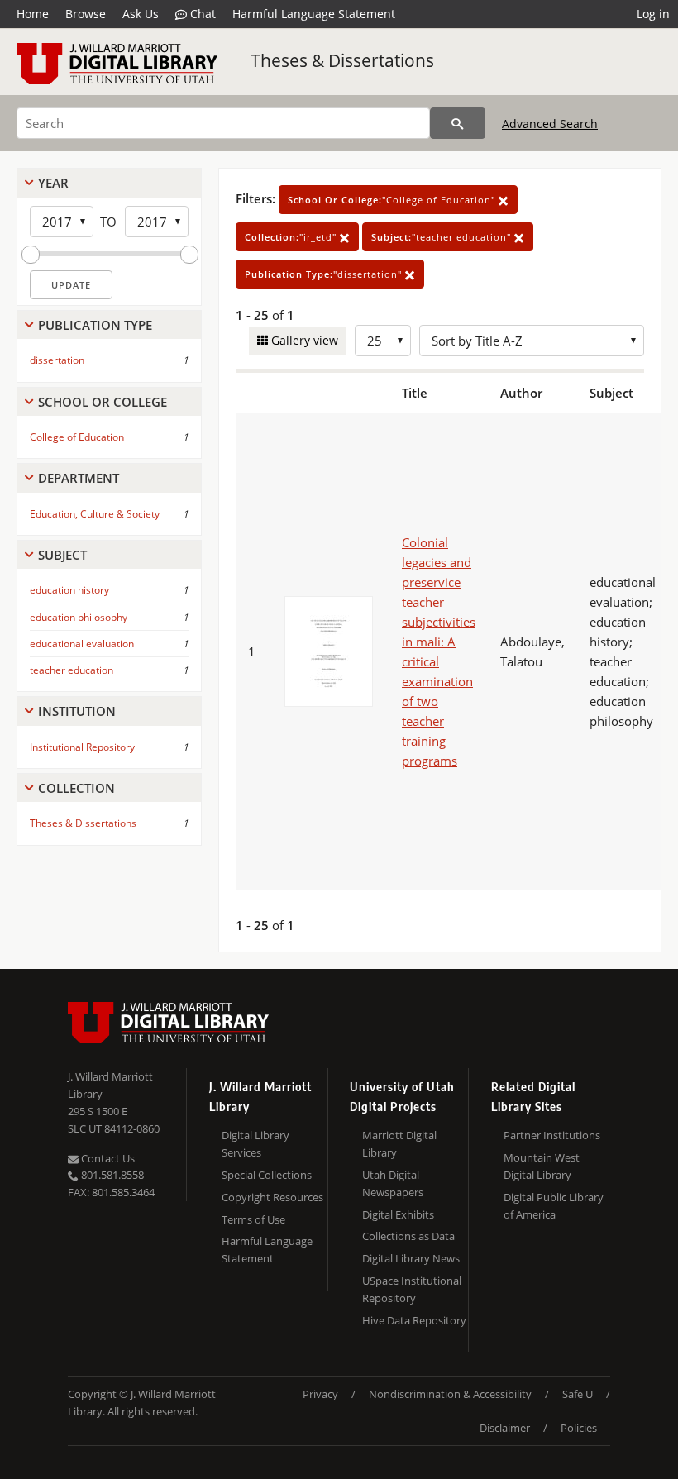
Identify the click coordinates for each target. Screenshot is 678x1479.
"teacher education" (442, 237)
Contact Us (107, 1158)
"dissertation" (325, 274)
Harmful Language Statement (313, 13)
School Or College (102, 402)
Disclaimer (505, 1427)
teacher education (71, 670)
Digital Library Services (255, 1144)
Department (78, 478)
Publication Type (95, 325)
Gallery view (303, 340)
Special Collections (267, 1174)
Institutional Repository (82, 747)
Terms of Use (253, 1219)
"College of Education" (393, 199)
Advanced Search (550, 123)
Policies (579, 1427)
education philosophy (78, 617)
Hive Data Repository (414, 1320)
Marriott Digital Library (399, 1144)
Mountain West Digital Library (542, 1166)
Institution (77, 711)
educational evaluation (82, 644)
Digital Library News (411, 1258)
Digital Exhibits (398, 1214)
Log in (653, 13)
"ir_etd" (292, 237)
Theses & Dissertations (342, 60)
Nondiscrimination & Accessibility (450, 1393)
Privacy (320, 1393)
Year (53, 182)
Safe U (577, 1393)
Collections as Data (408, 1236)
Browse (85, 13)
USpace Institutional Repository (411, 1289)
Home (33, 13)
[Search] (457, 123)
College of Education (77, 437)
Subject (62, 554)
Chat (201, 13)
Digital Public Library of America (554, 1206)
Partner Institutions (552, 1135)
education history (69, 590)
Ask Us (140, 13)
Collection (76, 788)
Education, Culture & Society (95, 514)
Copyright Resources (272, 1197)
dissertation (57, 360)
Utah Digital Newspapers (392, 1183)
